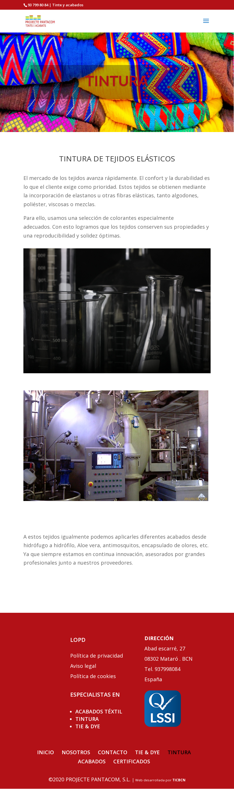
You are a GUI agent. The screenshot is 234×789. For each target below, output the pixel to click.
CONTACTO (112, 752)
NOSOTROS (76, 752)
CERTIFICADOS (131, 761)
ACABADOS (92, 761)
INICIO (45, 752)
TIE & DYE (87, 726)
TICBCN (178, 780)
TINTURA (87, 718)
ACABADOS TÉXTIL (98, 711)
